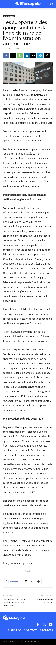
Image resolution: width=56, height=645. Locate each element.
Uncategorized (9, 16)
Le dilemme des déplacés (45, 601)
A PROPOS (15, 630)
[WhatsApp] (20, 55)
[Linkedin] (27, 55)
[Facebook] (6, 55)
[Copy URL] (47, 55)
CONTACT (30, 630)
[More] (38, 581)
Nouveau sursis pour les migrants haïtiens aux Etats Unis (15, 602)
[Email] (33, 55)
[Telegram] (40, 55)
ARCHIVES (46, 630)
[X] (13, 55)
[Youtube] (50, 624)
